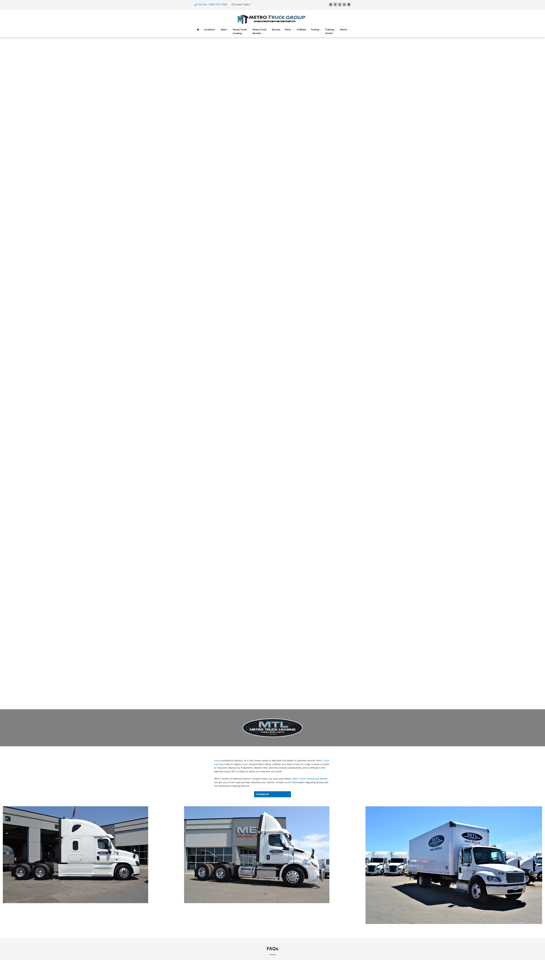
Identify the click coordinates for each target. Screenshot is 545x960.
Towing (315, 29)
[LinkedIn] (349, 4)
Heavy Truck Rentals (259, 31)
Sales (224, 29)
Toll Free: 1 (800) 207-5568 (212, 4)
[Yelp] (330, 4)
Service (276, 29)
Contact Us (262, 794)
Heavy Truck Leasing (240, 31)
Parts (288, 29)
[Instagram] (344, 4)
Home (198, 31)
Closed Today (241, 4)
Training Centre (329, 31)
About (343, 29)
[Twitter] (339, 4)
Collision (301, 29)
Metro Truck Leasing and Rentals (310, 778)
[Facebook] (335, 4)
